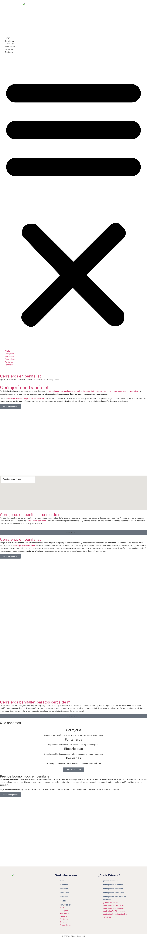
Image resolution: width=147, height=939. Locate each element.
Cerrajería (73, 730)
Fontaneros (9, 44)
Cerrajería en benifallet (24, 387)
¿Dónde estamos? (110, 881)
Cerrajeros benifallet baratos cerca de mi (35, 702)
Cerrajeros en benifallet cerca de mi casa (36, 514)
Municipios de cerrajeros (113, 885)
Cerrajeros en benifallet (20, 376)
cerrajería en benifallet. (36, 521)
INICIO (7, 38)
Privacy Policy (65, 905)
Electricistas (10, 46)
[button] (73, 201)
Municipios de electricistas (113, 893)
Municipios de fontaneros (113, 889)
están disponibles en (26, 398)
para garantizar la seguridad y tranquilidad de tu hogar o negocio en (93, 391)
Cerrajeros (9, 41)
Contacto (9, 52)
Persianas (9, 49)
